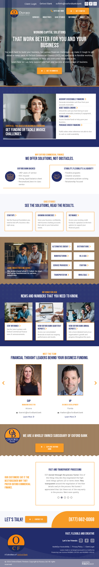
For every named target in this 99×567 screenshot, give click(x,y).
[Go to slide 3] (65, 495)
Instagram (95, 4)
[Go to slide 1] (58, 495)
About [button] (82, 17)
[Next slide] (96, 383)
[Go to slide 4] (68, 495)
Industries (47, 17)
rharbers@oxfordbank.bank (30, 412)
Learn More (27, 417)
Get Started (80, 11)
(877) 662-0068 (58, 11)
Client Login (30, 3)
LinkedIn (86, 4)
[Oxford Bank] (20, 13)
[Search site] (88, 17)
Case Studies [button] (60, 17)
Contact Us (39, 516)
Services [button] (35, 17)
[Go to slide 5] (71, 495)
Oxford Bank (46, 3)
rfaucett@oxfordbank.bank (71, 412)
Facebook (91, 4)
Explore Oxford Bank (52, 448)
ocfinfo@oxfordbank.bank (68, 3)
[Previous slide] (3, 383)
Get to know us (52, 71)
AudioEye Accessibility (60, 544)
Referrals (72, 17)
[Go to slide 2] (62, 495)
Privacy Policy (77, 544)
